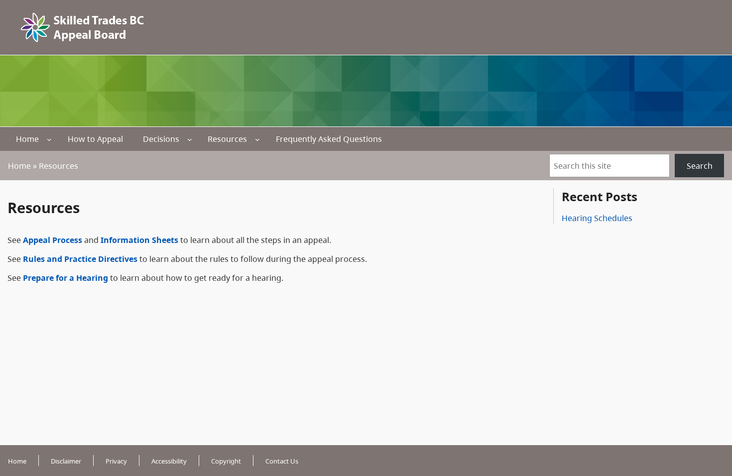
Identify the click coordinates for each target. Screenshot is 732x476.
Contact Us (281, 461)
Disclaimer (66, 461)
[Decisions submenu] (189, 139)
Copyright (226, 461)
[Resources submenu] (257, 139)
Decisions (161, 138)
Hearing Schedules (597, 218)
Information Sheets (139, 240)
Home (27, 138)
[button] (707, 421)
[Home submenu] (49, 139)
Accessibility (169, 461)
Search (700, 165)
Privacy (116, 461)
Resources (227, 138)
